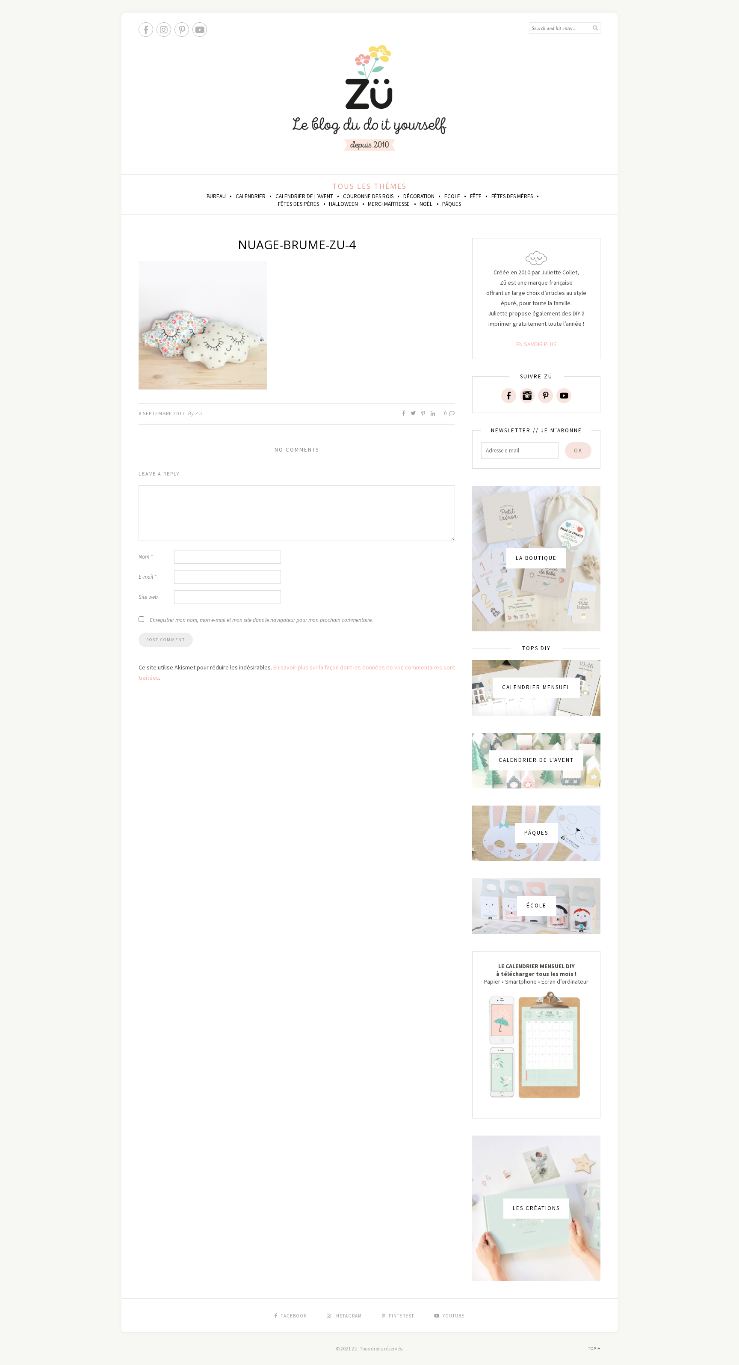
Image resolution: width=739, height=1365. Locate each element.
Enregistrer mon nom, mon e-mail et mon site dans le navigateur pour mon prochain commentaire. (261, 620)
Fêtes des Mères (512, 196)
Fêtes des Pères (298, 204)
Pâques (451, 204)
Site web (148, 597)
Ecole (452, 196)
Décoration (419, 196)
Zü (198, 413)
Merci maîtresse (389, 204)
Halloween (343, 204)
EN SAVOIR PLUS (536, 344)
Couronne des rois (368, 196)
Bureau (216, 196)
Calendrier (251, 196)
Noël (426, 204)
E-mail (148, 576)
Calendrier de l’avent (304, 196)
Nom (146, 556)
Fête (476, 196)
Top (592, 1348)
